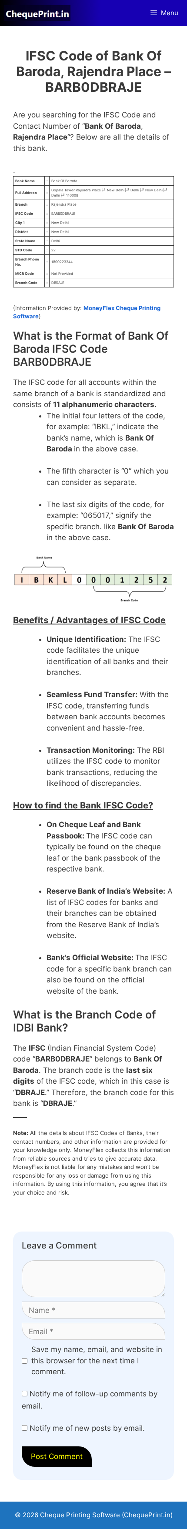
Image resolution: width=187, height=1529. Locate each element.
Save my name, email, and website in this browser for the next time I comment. (96, 1360)
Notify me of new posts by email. (87, 1428)
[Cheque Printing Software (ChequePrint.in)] (39, 13)
